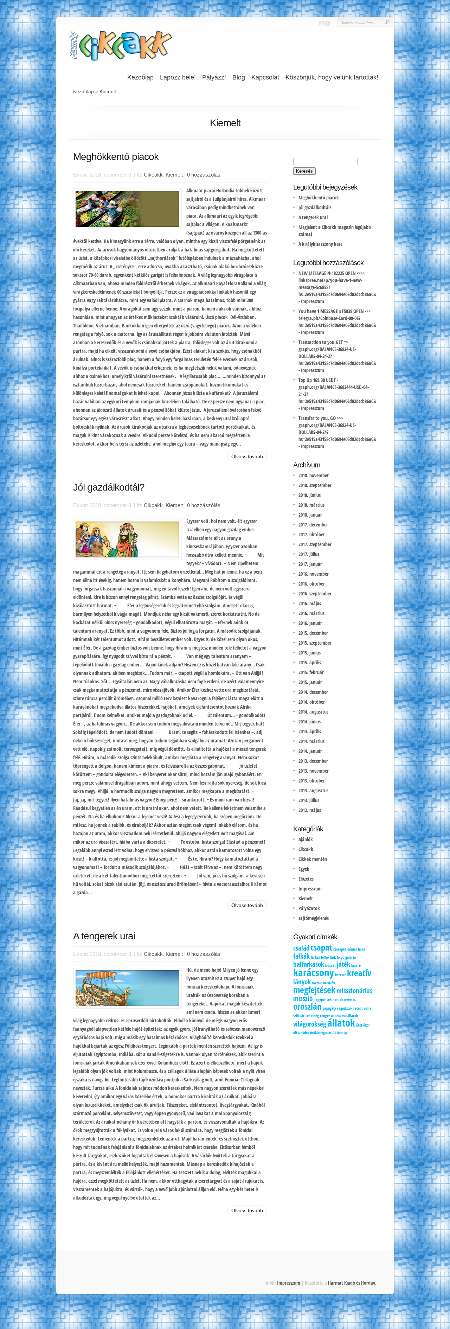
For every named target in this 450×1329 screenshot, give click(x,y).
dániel (352, 949)
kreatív (359, 973)
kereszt (340, 974)
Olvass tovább (247, 456)
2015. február (311, 672)
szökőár (298, 1015)
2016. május (309, 603)
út (334, 1032)
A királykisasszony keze (320, 244)
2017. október (311, 534)
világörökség (309, 1024)
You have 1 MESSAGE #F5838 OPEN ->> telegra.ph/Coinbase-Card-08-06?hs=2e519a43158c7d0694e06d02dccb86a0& (337, 318)
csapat (321, 947)
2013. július (308, 800)
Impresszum (312, 301)
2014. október (311, 701)
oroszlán (307, 1006)
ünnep (342, 1032)
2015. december (313, 633)
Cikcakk (153, 175)
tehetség (312, 1015)
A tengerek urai (104, 936)
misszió (303, 998)
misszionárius (354, 990)
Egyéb (303, 868)
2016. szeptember (315, 593)
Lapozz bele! (178, 77)
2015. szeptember (315, 642)
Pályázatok (309, 908)
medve (317, 982)
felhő (325, 957)
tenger (325, 1015)
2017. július (308, 554)
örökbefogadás (321, 1032)
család (301, 948)
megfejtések (314, 990)
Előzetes (306, 878)
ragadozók (344, 1008)
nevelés (350, 999)
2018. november (313, 475)
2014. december (313, 692)
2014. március (311, 741)
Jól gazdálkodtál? (108, 487)
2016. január (310, 623)
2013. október (311, 780)
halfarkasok (308, 964)
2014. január (310, 751)
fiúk (333, 957)
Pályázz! (214, 77)
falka (361, 949)
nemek (338, 999)
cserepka (339, 949)
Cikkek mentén (312, 859)
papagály (329, 1008)
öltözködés (301, 1032)
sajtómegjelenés (313, 918)
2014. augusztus (313, 711)
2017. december (313, 524)
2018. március (311, 504)
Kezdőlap (140, 77)
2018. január (310, 514)
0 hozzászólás (203, 175)
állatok (341, 1023)
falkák (301, 956)
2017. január (310, 564)
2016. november (313, 573)
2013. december (313, 761)
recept (358, 1008)
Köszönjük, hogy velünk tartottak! (331, 77)
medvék (329, 982)
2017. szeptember (315, 544)
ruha (367, 1008)
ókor (366, 1025)
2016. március (311, 613)
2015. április (309, 662)
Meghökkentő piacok (116, 156)
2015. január (310, 682)
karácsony (313, 972)
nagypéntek (323, 999)
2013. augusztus (313, 790)
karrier (356, 965)
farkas (315, 957)
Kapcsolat (265, 77)
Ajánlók (305, 839)
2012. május (309, 810)
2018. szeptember (315, 485)
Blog (238, 77)
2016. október (311, 583)
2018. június (309, 495)
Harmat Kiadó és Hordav (351, 1282)
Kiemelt (174, 175)
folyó (340, 957)
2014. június (309, 721)
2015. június (309, 652)
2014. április (309, 731)
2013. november (313, 770)
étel (359, 1025)
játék (343, 964)
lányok (302, 981)
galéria (350, 957)
